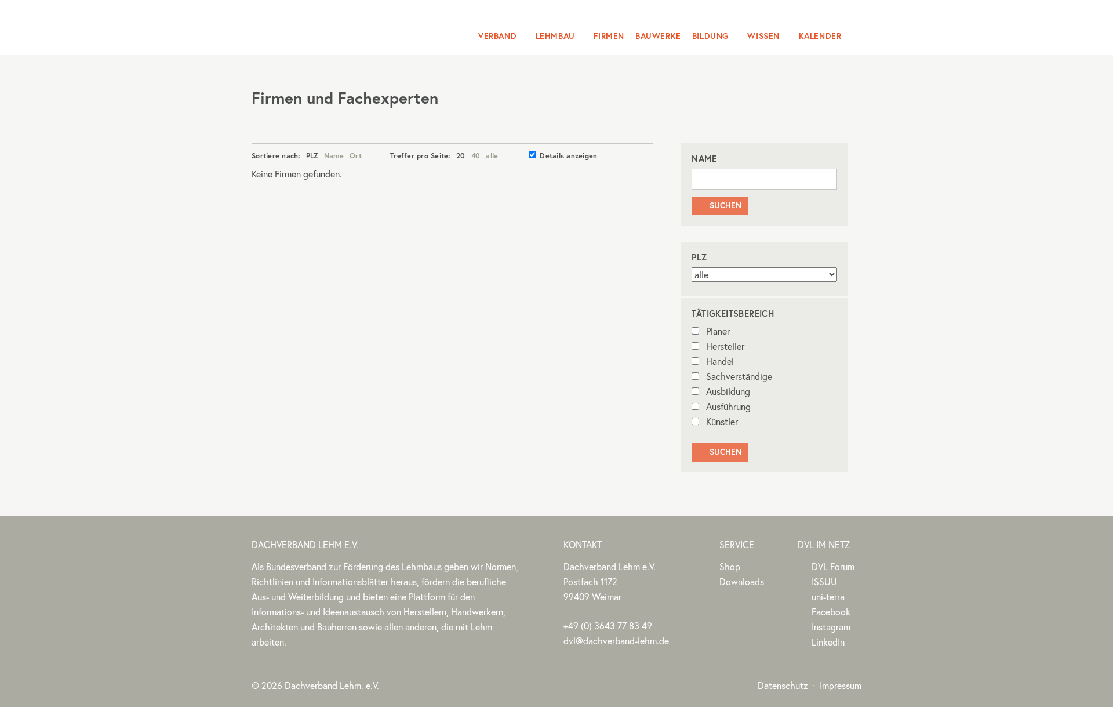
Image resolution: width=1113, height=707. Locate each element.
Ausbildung (728, 391)
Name (334, 155)
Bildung (710, 36)
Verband (497, 36)
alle (492, 155)
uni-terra (828, 596)
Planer (718, 331)
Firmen (609, 36)
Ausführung (728, 406)
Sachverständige (739, 376)
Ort (356, 155)
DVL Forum (833, 566)
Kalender (820, 36)
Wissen (763, 36)
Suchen (720, 205)
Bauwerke (658, 36)
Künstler (722, 421)
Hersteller (725, 346)
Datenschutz (783, 685)
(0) (607, 625)
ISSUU (824, 581)
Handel (720, 361)
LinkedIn (828, 642)
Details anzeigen (568, 155)
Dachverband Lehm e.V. (326, 26)
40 (476, 155)
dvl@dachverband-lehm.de (616, 641)
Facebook (831, 612)
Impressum (840, 685)
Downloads (741, 581)
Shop (729, 566)
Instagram (831, 627)
